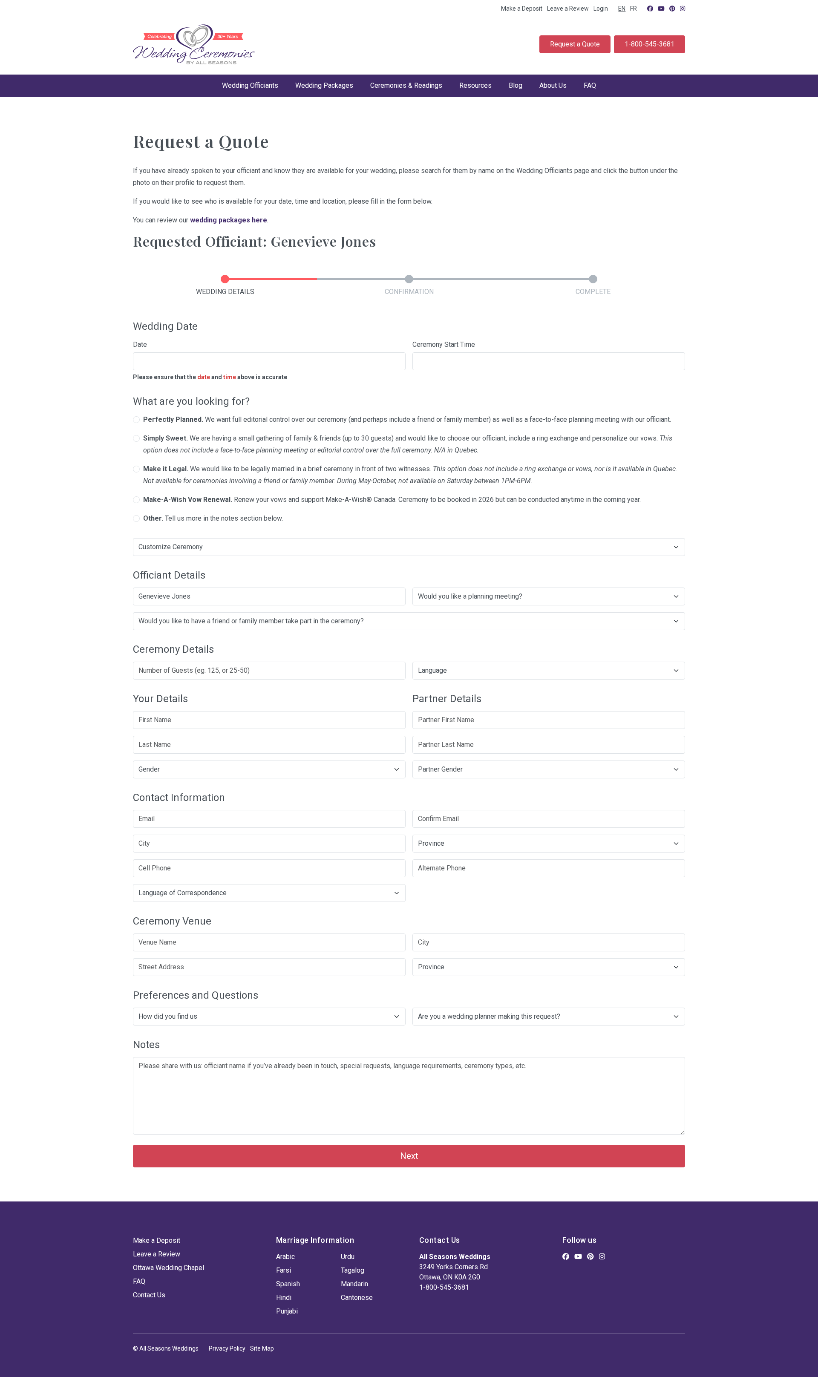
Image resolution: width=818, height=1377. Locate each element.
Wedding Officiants (250, 85)
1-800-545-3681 (649, 44)
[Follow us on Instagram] (682, 8)
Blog (515, 85)
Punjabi (287, 1311)
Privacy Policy (227, 1348)
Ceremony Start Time (443, 344)
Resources (475, 85)
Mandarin (354, 1284)
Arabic (285, 1257)
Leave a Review (568, 8)
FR (633, 8)
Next (409, 1156)
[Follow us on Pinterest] (672, 8)
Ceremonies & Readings (406, 85)
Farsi (283, 1270)
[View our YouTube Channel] (661, 8)
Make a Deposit (521, 8)
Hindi (283, 1297)
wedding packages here (228, 220)
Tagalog (352, 1270)
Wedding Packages (324, 85)
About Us (553, 85)
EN (621, 8)
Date (140, 344)
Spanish (288, 1284)
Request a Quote (575, 44)
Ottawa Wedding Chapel (168, 1268)
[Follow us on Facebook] (650, 8)
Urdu (347, 1257)
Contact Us (149, 1295)
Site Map (262, 1348)
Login (600, 8)
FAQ (590, 85)
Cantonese (357, 1297)
